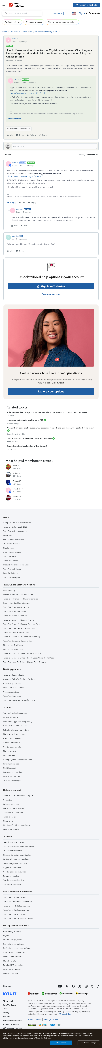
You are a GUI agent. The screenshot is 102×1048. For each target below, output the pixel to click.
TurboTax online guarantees (15, 531)
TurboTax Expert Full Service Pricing (18, 620)
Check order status (11, 692)
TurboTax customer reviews (14, 897)
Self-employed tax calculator (15, 863)
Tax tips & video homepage (15, 713)
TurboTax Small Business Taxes (16, 633)
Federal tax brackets (11, 776)
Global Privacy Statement (57, 1034)
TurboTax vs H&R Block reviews (16, 906)
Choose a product (34, 22)
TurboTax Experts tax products (16, 607)
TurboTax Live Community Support (18, 796)
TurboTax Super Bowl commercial (17, 901)
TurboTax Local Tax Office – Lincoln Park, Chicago (24, 662)
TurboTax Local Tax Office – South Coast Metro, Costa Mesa (28, 658)
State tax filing (13, 423)
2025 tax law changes (12, 781)
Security (6, 1016)
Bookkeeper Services (12, 969)
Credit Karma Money (12, 552)
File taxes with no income (14, 734)
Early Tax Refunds (10, 573)
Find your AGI (9, 755)
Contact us (7, 800)
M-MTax (16, 466)
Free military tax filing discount (16, 603)
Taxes (24, 31)
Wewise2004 (17, 236)
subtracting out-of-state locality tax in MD (25, 420)
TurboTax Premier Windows (18, 128)
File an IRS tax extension (13, 808)
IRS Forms (7, 535)
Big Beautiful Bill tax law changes (17, 825)
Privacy (6, 1013)
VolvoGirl (17, 473)
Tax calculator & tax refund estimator (18, 847)
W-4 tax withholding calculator (16, 859)
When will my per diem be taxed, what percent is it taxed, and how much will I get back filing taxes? (50, 428)
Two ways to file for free (13, 812)
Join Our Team (9, 1005)
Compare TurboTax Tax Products (17, 523)
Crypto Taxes (8, 548)
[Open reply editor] (51, 146)
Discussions (15, 31)
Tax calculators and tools (13, 842)
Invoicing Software (11, 973)
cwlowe (15, 39)
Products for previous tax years (16, 565)
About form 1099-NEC (12, 738)
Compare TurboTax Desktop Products (19, 679)
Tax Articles (11, 416)
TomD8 (17, 79)
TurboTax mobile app (12, 569)
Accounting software (12, 931)
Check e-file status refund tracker (17, 855)
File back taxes (9, 751)
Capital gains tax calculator (14, 872)
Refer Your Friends (11, 829)
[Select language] (74, 13)
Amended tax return (11, 743)
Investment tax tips (11, 764)
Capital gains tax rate (12, 747)
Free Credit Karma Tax (12, 957)
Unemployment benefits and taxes (17, 759)
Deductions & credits (16, 434)
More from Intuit (10, 961)
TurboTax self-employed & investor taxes (20, 599)
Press (5, 1009)
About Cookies (34, 1019)
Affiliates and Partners (12, 1028)
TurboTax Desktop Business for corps (19, 700)
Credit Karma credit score (14, 952)
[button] (57, 13)
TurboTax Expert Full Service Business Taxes (21, 624)
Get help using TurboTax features (62, 22)
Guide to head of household (15, 726)
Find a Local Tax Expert (13, 645)
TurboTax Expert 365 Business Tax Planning (21, 637)
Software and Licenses (12, 1020)
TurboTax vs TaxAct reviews (14, 914)
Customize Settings (89, 1043)
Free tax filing (9, 590)
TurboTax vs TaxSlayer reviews (16, 910)
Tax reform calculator (12, 884)
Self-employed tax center (13, 539)
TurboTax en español (12, 577)
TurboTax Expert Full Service (15, 616)
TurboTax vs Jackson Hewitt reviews (18, 918)
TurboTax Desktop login (13, 675)
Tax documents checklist (13, 880)
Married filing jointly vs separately (17, 722)
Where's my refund (11, 804)
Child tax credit (9, 768)
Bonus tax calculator (11, 876)
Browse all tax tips (10, 717)
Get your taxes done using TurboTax (44, 31)
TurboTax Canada (10, 561)
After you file (12, 442)
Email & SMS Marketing (13, 965)
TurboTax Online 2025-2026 (15, 527)
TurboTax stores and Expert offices (17, 641)
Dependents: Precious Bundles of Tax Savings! (27, 446)
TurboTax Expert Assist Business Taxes (19, 628)
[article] (51, 183)
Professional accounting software (17, 948)
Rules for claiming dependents (16, 730)
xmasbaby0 (18, 489)
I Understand (61, 1043)
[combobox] (22, 13)
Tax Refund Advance (11, 544)
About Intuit (8, 1001)
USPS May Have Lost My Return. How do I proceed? (29, 438)
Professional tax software (13, 944)
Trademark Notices (11, 1024)
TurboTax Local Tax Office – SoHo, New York (22, 654)
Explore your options (51, 391)
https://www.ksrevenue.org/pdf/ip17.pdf (28, 93)
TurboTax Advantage (12, 696)
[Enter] (4, 13)
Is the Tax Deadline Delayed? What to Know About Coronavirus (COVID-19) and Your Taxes (47, 412)
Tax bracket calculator (12, 851)
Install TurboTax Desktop (13, 688)
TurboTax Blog (9, 556)
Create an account (51, 294)
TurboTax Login (9, 817)
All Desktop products (12, 683)
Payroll (6, 936)
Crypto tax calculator (12, 868)
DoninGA (17, 481)
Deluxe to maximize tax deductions (18, 594)
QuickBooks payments (12, 940)
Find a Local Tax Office (13, 649)
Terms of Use (65, 1014)
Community (8, 821)
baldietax (17, 497)
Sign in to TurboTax (53, 286)
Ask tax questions (12, 22)
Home (4, 31)
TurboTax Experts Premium (14, 611)
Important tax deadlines (13, 772)
